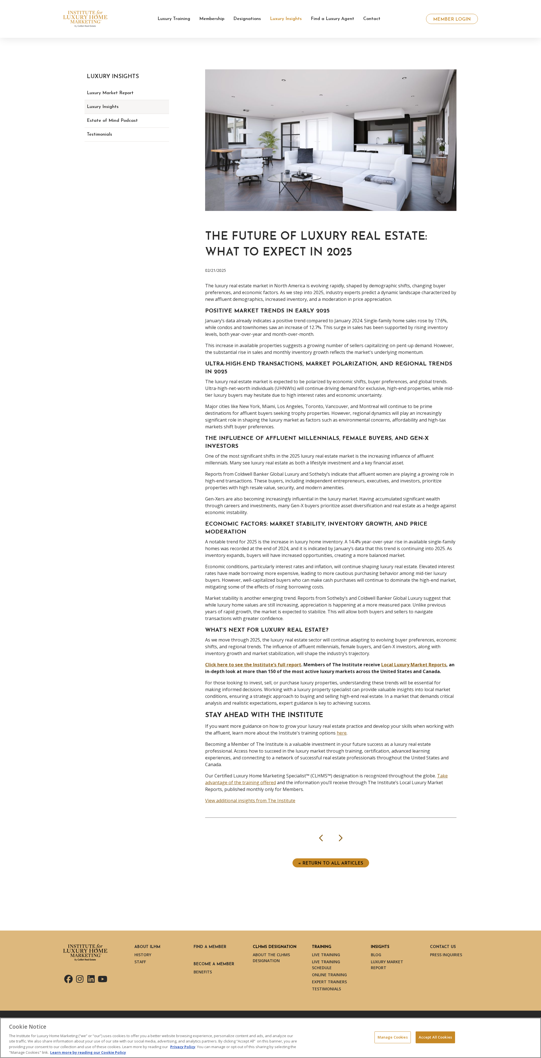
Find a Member (210, 947)
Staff (140, 961)
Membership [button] (211, 19)
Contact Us (443, 947)
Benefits (203, 972)
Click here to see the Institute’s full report (253, 665)
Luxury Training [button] (174, 19)
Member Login (452, 19)
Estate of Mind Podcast (112, 120)
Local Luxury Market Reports (413, 665)
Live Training (326, 954)
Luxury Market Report (110, 93)
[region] (270, 1038)
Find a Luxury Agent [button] (332, 19)
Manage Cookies (393, 1037)
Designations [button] (247, 19)
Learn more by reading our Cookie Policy (88, 1052)
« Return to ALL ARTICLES (330, 863)
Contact (371, 19)
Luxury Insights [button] (286, 19)
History (142, 954)
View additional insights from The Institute (250, 800)
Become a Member (214, 964)
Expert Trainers (329, 981)
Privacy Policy (182, 1046)
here (342, 733)
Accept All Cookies (435, 1037)
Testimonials (99, 134)
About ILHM (147, 947)
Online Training (329, 974)
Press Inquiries (446, 954)
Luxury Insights (103, 107)
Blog (376, 954)
